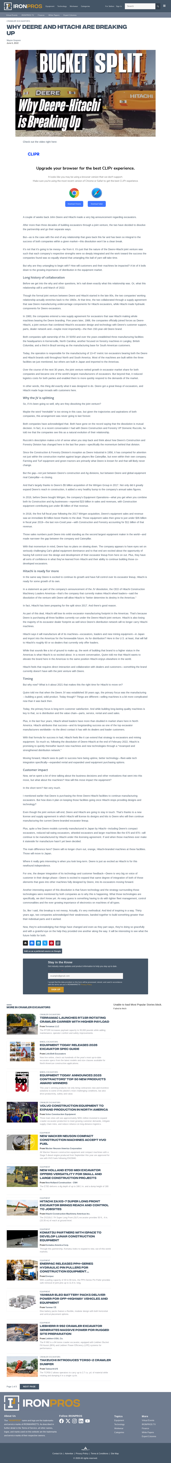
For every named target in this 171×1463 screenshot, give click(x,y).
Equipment (45, 1133)
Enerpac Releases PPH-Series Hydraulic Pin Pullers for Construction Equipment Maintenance (66, 1268)
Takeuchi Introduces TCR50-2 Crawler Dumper (75, 1362)
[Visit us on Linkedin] (81, 1421)
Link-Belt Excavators (55, 1054)
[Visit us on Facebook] (61, 1421)
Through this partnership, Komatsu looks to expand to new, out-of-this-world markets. (75, 1250)
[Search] (157, 6)
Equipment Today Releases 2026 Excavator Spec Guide (68, 1047)
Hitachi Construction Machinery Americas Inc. (67, 1214)
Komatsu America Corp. (57, 1245)
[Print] (25, 943)
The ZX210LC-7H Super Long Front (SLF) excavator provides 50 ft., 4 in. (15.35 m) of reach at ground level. (74, 1219)
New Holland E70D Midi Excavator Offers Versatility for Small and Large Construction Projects (71, 1174)
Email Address (55, 971)
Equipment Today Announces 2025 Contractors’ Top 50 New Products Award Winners (73, 1079)
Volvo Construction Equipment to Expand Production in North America (74, 1108)
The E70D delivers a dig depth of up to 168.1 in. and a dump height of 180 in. (74, 1188)
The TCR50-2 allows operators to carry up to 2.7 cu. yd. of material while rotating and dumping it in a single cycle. (74, 1374)
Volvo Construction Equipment (60, 1114)
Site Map (115, 1453)
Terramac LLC (52, 1026)
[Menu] (164, 5)
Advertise (69, 1453)
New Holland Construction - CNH (61, 1183)
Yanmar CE (50, 1307)
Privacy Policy (86, 984)
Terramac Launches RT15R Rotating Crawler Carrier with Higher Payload (74, 1020)
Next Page (29, 1387)
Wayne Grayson (14, 40)
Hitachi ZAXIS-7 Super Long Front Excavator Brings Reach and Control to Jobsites (74, 1205)
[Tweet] (44, 943)
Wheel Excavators (49, 1042)
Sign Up (55, 989)
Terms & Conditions (99, 1453)
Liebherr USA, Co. (54, 1338)
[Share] (31, 943)
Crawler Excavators (18, 21)
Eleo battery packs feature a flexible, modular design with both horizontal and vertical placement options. (74, 1312)
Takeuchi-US (51, 1369)
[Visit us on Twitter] (68, 1421)
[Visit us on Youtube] (87, 1421)
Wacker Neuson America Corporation (63, 1148)
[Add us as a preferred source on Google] (57, 943)
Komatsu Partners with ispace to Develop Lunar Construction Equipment (70, 1237)
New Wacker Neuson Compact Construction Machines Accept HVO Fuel (73, 1140)
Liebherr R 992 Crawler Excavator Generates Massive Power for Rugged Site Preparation (74, 1330)
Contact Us (57, 1453)
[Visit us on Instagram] (74, 1421)
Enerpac (49, 1276)
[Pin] (51, 943)
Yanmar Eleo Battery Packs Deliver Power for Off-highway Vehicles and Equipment (74, 1299)
